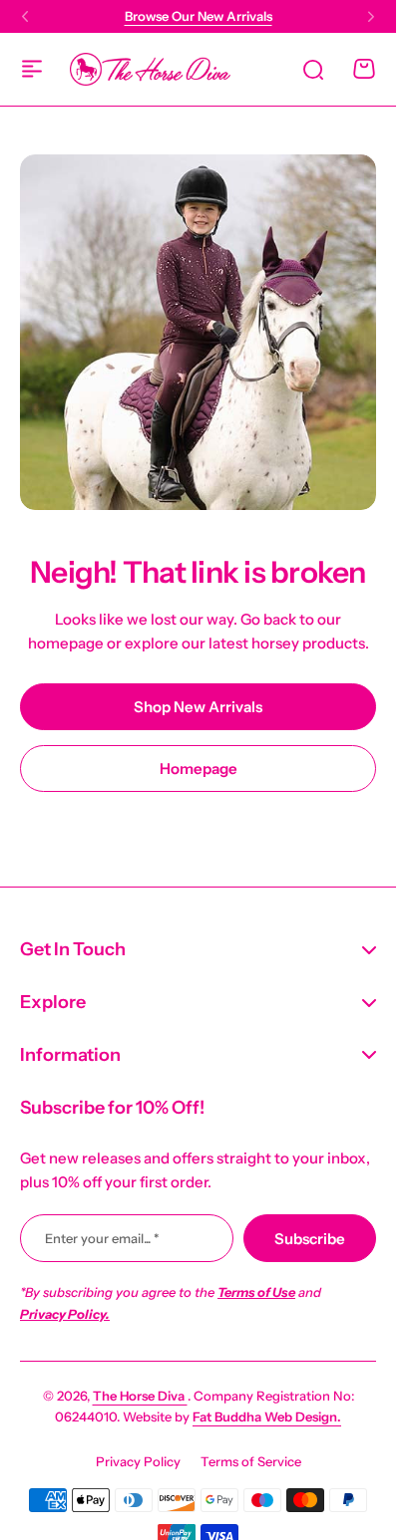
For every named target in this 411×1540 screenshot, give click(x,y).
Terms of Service (251, 1461)
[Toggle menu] (32, 69)
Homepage (198, 768)
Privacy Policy (138, 1461)
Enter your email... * (102, 1238)
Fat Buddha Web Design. (267, 1416)
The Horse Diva (140, 1396)
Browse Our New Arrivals (198, 16)
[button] (25, 17)
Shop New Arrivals (198, 706)
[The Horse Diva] (150, 69)
